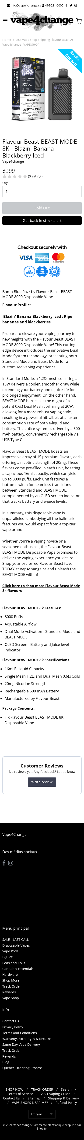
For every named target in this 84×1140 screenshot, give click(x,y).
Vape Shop (10, 998)
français (36, 1114)
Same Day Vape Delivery (21, 1044)
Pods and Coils (13, 963)
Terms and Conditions (19, 1033)
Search (66, 1089)
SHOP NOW (14, 1089)
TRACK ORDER (42, 1089)
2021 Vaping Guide (55, 1094)
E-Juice (7, 957)
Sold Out (42, 208)
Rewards (9, 992)
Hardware (10, 974)
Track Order (11, 986)
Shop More (10, 980)
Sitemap (34, 1098)
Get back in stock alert (42, 220)
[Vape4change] (42, 21)
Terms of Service (20, 1094)
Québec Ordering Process (22, 1068)
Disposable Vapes (16, 945)
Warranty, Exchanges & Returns (27, 1038)
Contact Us (10, 1021)
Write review (41, 782)
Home (6, 40)
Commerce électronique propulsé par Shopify (56, 1127)
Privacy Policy (12, 1027)
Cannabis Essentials (18, 968)
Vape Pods (10, 951)
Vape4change (22, 1125)
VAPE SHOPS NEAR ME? (30, 1102)
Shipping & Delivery (63, 1098)
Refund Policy (66, 1102)
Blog (5, 1062)
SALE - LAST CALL (15, 939)
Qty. (5, 183)
